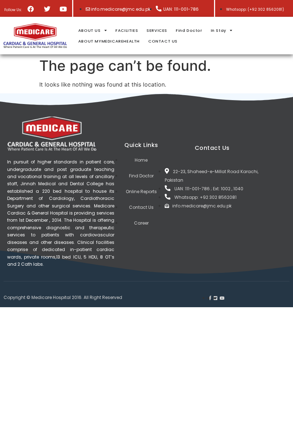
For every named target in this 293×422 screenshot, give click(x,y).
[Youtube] (63, 8)
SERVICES (156, 30)
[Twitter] (47, 8)
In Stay (218, 30)
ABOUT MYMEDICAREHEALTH (109, 41)
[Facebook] (30, 8)
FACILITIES (126, 30)
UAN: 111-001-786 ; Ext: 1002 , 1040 (208, 189)
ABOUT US (89, 30)
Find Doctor (189, 30)
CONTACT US (163, 41)
